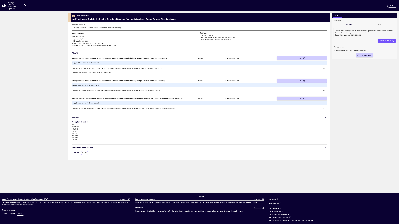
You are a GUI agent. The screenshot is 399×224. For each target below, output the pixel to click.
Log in (391, 5)
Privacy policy (276, 211)
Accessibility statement (279, 214)
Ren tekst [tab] (349, 24)
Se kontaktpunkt (365, 55)
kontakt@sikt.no (307, 220)
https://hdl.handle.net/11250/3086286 (90, 43)
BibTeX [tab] (380, 24)
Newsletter (275, 208)
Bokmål (5, 213)
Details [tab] (337, 15)
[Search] (25, 5)
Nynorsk (12, 213)
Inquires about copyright (280, 217)
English (20, 213)
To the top (200, 196)
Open (300, 58)
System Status (274, 203)
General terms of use (232, 58)
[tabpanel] (365, 33)
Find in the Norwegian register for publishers (214, 39)
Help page (272, 199)
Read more (123, 199)
